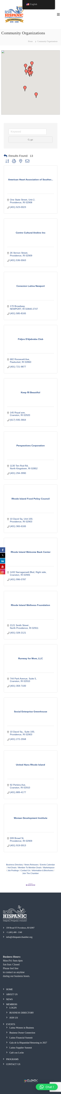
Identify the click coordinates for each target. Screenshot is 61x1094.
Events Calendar (47, 865)
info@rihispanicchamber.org (19, 937)
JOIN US (13, 1018)
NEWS (9, 999)
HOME (9, 989)
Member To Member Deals (29, 867)
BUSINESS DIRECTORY (21, 1013)
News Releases (31, 865)
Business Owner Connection (22, 1033)
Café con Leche (16, 1052)
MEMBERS (11, 1004)
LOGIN (13, 1008)
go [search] (31, 139)
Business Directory (14, 865)
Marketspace (48, 867)
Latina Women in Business (21, 1028)
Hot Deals (12, 867)
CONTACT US (13, 1064)
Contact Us (25, 870)
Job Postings (13, 870)
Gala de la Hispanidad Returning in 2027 (28, 1043)
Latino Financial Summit (21, 1038)
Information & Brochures (42, 870)
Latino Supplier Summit (20, 1047)
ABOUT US (12, 994)
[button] (25, 89)
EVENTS (10, 1024)
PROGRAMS (12, 1059)
